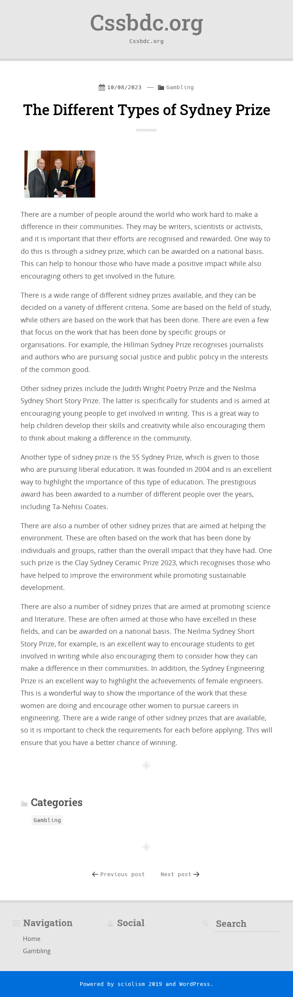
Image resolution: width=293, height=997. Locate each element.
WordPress (194, 984)
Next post (176, 874)
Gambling (180, 87)
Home (31, 938)
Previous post (122, 874)
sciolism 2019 (140, 984)
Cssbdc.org (146, 22)
